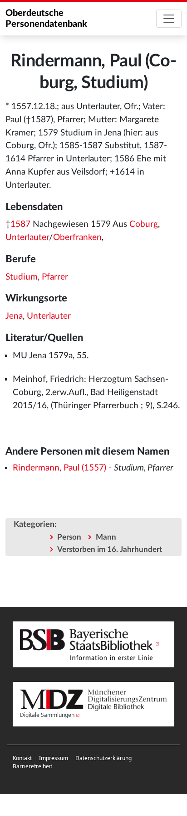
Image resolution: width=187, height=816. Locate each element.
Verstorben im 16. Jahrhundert (109, 549)
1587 (20, 224)
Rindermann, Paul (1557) (59, 468)
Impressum (53, 758)
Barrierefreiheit (32, 766)
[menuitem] (22, 758)
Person (69, 537)
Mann (106, 537)
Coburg (143, 224)
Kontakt (22, 758)
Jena (14, 316)
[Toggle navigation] (169, 19)
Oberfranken (77, 237)
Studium (21, 277)
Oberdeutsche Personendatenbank (46, 19)
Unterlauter (27, 237)
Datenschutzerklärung (103, 758)
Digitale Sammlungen (47, 715)
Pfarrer (55, 277)
